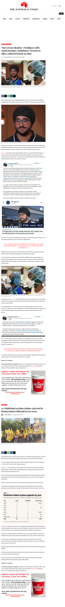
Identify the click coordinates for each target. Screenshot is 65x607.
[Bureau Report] (2, 57)
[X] (58, 6)
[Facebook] (51, 6)
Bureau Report (8, 57)
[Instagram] (54, 6)
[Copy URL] (14, 96)
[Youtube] (60, 6)
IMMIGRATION (8, 44)
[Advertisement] (32, 34)
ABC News (3, 153)
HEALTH (3, 44)
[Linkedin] (56, 6)
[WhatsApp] (8, 96)
